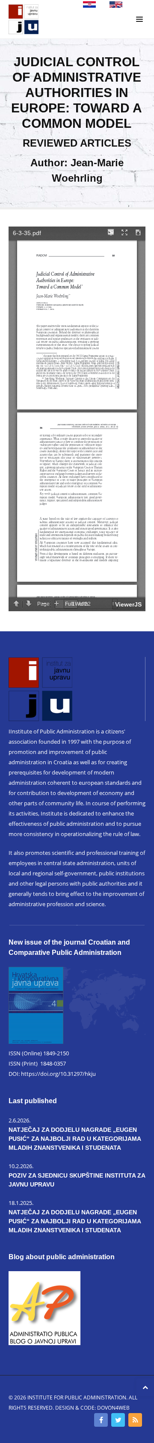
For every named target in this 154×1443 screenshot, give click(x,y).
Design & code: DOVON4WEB (92, 1407)
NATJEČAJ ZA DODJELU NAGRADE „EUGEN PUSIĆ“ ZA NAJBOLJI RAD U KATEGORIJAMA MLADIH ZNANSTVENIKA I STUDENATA (75, 1138)
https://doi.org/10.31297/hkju (58, 1074)
